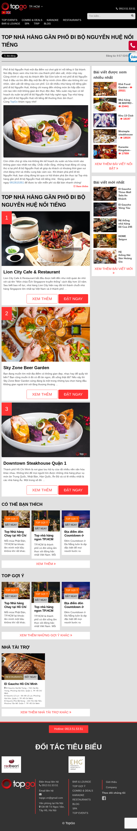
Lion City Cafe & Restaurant (31, 271)
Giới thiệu (111, 781)
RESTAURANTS (72, 20)
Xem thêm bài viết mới (114, 269)
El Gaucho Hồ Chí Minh (20, 684)
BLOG (47, 23)
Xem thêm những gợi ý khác (45, 635)
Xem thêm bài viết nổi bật (113, 166)
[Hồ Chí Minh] (14, 6)
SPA (27, 23)
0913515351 (17, 182)
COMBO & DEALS (32, 20)
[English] (8, 12)
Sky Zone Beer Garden (26, 367)
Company (111, 787)
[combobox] (36, 7)
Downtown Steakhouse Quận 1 (34, 463)
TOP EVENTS (9, 20)
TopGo (14, 101)
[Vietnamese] (4, 12)
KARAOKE (53, 20)
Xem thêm (81, 186)
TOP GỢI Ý (12, 519)
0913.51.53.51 (126, 8)
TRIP (36, 23)
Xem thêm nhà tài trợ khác (44, 712)
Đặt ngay (73, 299)
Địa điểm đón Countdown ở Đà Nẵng (74, 535)
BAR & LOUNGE (11, 23)
